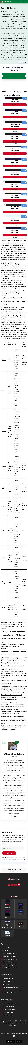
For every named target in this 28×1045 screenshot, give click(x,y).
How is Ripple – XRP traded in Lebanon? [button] (11, 695)
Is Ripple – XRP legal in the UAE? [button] (9, 709)
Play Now (14, 105)
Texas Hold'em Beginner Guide (10, 962)
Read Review (15, 106)
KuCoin (3, 607)
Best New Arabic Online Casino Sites (11, 1004)
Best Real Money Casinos (9, 1009)
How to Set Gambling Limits (9, 965)
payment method (5, 284)
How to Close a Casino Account (10, 968)
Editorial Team (6, 984)
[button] (21, 1)
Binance (4, 360)
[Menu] (25, 1)
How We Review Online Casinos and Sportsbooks (14, 990)
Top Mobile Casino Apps (8, 1015)
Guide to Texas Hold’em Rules (10, 959)
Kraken (3, 390)
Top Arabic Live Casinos (8, 1007)
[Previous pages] (2, 76)
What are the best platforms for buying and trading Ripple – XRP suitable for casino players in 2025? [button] (13, 720)
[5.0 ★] (12, 746)
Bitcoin (8, 328)
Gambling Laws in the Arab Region (11, 987)
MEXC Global (3, 582)
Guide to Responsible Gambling (10, 953)
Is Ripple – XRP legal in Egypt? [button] (9, 702)
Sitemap (24, 1033)
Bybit (3, 506)
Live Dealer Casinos (7, 948)
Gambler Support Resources (9, 993)
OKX (3, 530)
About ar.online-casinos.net (9, 981)
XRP (4, 243)
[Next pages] (26, 76)
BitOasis (4, 467)
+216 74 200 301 (17, 1024)
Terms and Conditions (8, 979)
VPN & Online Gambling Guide (10, 956)
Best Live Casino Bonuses (9, 1012)
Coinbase (4, 431)
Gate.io (4, 557)
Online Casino (6, 951)
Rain (3, 488)
